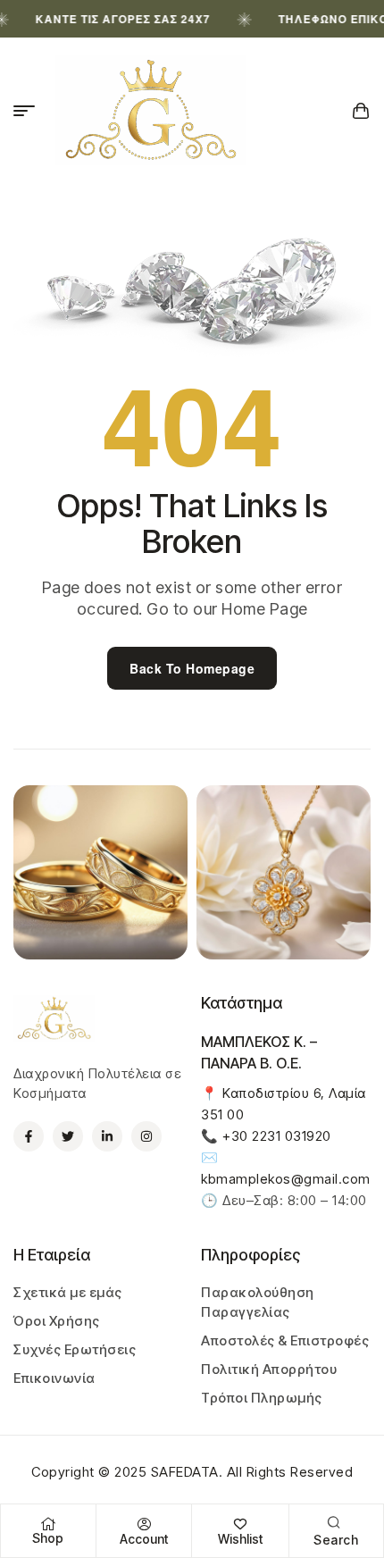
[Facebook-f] (28, 1136)
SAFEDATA (185, 1471)
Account (144, 1538)
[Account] (144, 1524)
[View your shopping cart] (361, 110)
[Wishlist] (240, 1524)
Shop (47, 1537)
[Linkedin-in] (107, 1136)
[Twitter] (68, 1136)
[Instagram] (146, 1136)
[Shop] (48, 1524)
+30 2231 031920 (276, 1135)
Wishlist (240, 1538)
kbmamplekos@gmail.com (286, 1178)
